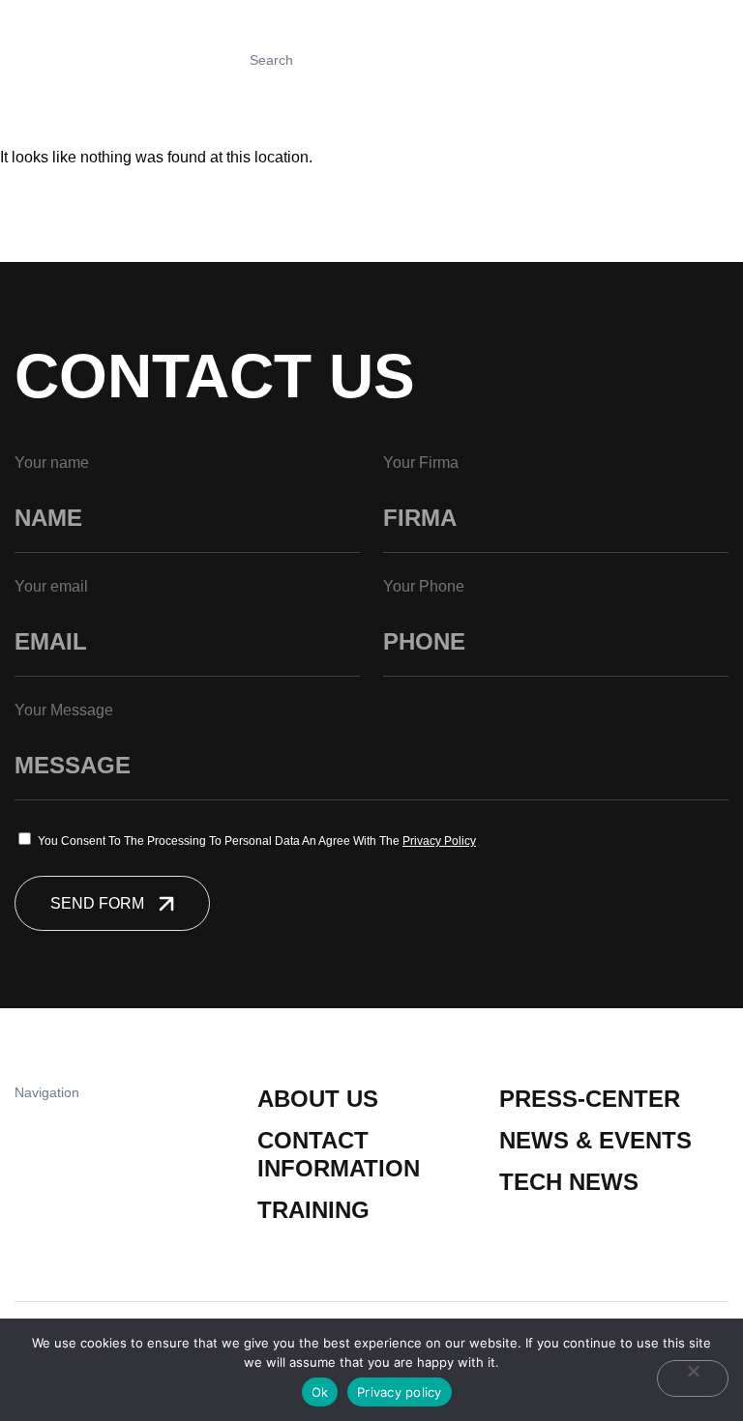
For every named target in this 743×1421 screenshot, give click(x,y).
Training (313, 1210)
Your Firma (421, 462)
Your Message (64, 710)
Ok (320, 1392)
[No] (692, 1378)
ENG (673, 60)
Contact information (338, 1154)
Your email (51, 586)
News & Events (595, 1140)
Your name (52, 462)
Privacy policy (399, 1392)
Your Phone (423, 586)
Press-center (589, 1099)
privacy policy (439, 841)
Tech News (569, 1182)
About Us (317, 1099)
